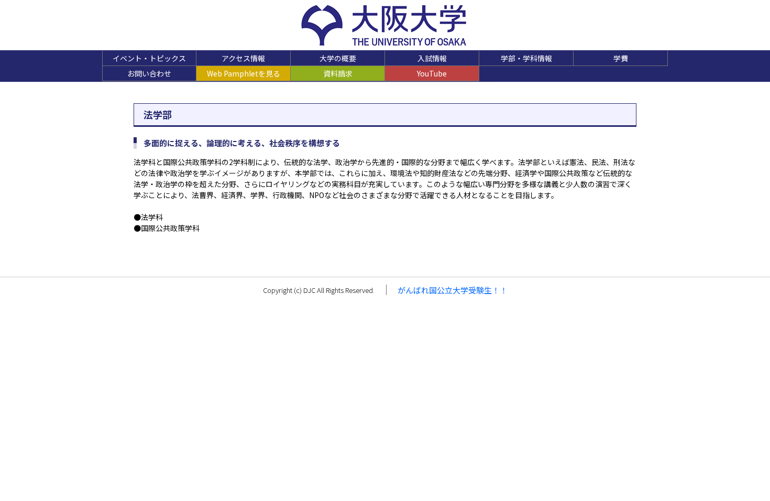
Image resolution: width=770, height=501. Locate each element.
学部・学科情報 (526, 58)
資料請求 (338, 73)
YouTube (432, 73)
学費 (620, 58)
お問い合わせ (149, 73)
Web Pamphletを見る (243, 73)
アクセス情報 (243, 58)
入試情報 (432, 58)
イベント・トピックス (149, 58)
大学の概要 (338, 58)
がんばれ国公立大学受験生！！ (453, 290)
